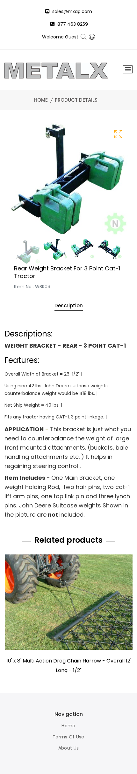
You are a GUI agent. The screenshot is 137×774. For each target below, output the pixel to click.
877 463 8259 (71, 24)
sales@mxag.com (71, 11)
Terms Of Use (68, 737)
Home (41, 100)
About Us (68, 748)
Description (68, 306)
